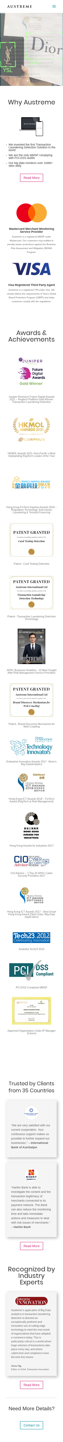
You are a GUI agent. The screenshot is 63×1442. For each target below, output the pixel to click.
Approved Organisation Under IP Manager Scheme (31, 1032)
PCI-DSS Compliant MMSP (31, 987)
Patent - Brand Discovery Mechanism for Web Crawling (32, 725)
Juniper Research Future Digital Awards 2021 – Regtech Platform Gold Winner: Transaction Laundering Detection (31, 399)
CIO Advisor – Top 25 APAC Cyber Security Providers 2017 (31, 874)
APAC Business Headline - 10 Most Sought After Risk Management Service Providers (31, 671)
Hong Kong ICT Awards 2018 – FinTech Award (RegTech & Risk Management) (31, 800)
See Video (29, 70)
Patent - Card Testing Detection (31, 563)
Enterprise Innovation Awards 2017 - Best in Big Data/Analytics (31, 763)
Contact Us (32, 1425)
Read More (32, 178)
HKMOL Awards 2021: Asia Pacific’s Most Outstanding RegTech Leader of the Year (31, 454)
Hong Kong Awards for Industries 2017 (32, 845)
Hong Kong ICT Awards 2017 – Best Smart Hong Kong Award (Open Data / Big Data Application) (31, 914)
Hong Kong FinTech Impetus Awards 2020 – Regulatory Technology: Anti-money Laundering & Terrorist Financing (31, 510)
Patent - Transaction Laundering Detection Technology (31, 617)
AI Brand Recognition (31, 33)
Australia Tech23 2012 (31, 949)
